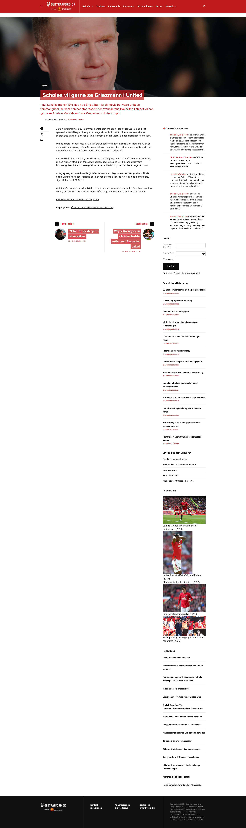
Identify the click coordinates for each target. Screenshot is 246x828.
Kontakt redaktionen (96, 806)
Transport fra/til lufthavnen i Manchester (181, 757)
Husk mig (170, 259)
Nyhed (44, 85)
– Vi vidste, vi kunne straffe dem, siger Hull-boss (184, 397)
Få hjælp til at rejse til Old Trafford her (92, 207)
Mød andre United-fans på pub (179, 465)
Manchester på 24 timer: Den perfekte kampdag (184, 733)
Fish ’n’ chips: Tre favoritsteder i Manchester (182, 716)
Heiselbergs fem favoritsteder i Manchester (182, 785)
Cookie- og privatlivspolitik (147, 806)
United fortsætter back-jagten (176, 311)
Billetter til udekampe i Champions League (182, 749)
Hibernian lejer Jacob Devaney (176, 351)
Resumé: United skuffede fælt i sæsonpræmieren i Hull (186, 160)
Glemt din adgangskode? (187, 273)
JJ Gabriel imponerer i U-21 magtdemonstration (184, 290)
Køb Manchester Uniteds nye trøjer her (77, 199)
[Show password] (203, 253)
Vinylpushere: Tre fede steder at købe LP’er (182, 697)
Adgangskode (168, 253)
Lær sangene (170, 470)
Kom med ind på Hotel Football (176, 777)
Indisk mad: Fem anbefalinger (176, 689)
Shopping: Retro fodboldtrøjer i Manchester (182, 725)
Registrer (167, 273)
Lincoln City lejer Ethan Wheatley (177, 301)
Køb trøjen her (171, 475)
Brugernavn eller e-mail (167, 245)
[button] (41, 6)
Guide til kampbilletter (175, 459)
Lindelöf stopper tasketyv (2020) (180, 614)
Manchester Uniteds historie (178, 481)
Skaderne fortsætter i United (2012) (181, 582)
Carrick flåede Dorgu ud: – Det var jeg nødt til (182, 361)
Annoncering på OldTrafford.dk (122, 806)
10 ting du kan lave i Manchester (177, 741)
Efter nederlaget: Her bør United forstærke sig (183, 372)
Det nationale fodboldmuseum (176, 657)
